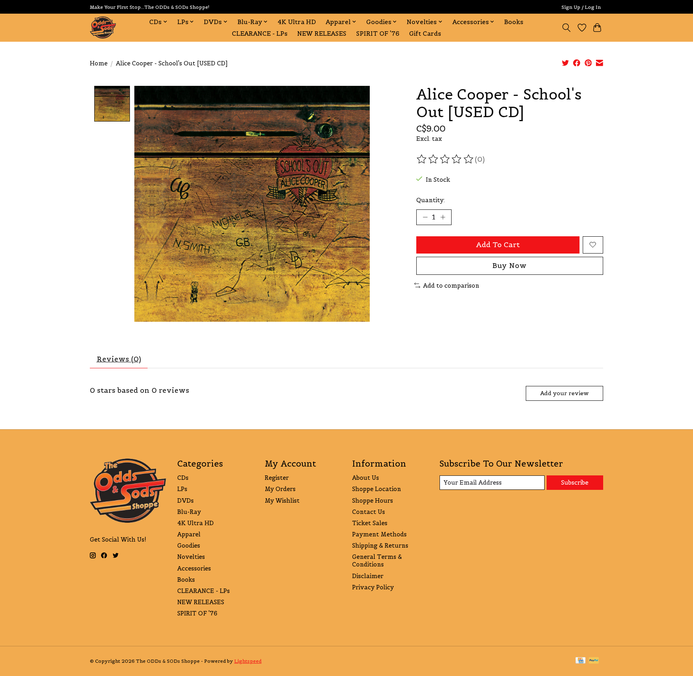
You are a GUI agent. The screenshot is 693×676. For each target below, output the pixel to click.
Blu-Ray (189, 512)
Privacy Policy (373, 587)
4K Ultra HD (297, 22)
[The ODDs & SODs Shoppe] (103, 27)
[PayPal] (594, 661)
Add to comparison (451, 285)
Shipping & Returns (380, 545)
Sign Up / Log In (581, 7)
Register (277, 477)
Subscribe (574, 482)
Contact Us (368, 512)
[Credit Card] (580, 661)
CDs (182, 477)
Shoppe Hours (372, 500)
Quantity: (430, 200)
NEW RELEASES (321, 33)
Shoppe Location (376, 489)
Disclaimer (367, 576)
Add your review (564, 393)
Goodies (188, 545)
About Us (365, 477)
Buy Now (509, 265)
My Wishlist (282, 500)
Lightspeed (247, 661)
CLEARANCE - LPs (260, 33)
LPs (182, 489)
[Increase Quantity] (442, 217)
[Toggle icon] (566, 27)
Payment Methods (379, 534)
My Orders (280, 489)
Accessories (194, 568)
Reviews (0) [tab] (119, 359)
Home (98, 63)
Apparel (189, 534)
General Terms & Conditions (377, 560)
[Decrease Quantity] (425, 217)
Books (513, 22)
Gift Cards (425, 33)
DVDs (185, 500)
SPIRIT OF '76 (377, 33)
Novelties (191, 556)
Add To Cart (498, 244)
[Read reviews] (445, 159)
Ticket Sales (369, 523)
